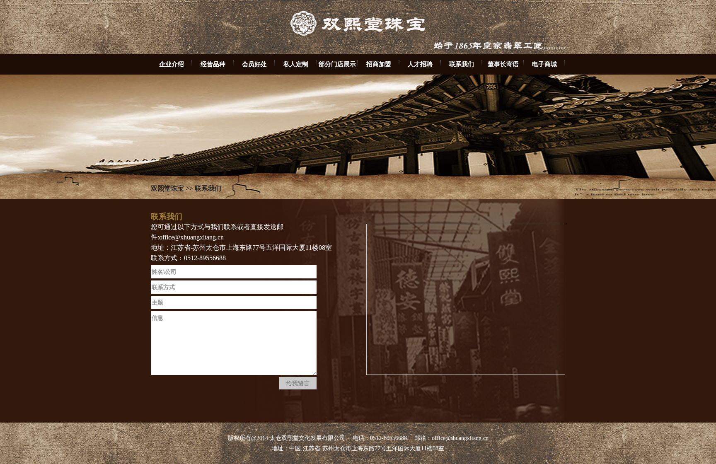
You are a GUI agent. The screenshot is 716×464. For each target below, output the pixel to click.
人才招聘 (420, 64)
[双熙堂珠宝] (358, 52)
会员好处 (254, 64)
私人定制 (295, 64)
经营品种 (213, 64)
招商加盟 (378, 64)
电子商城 (544, 64)
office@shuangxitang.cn (460, 438)
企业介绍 (171, 64)
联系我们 (461, 64)
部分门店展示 (337, 64)
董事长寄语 (503, 64)
